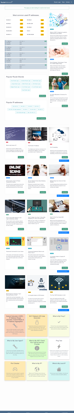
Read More (65, 43)
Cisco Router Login (15, 80)
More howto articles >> (63, 232)
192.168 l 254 (33, 109)
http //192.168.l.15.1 (32, 112)
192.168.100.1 (15, 106)
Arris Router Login (36, 83)
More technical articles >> (63, 271)
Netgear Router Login (15, 87)
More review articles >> (63, 310)
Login (21, 20)
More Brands (42, 96)
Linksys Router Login (15, 83)
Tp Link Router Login (36, 87)
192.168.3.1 (25, 109)
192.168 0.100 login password (14, 109)
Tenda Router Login (37, 80)
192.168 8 (30, 106)
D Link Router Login (26, 87)
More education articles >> (63, 195)
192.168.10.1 (40, 109)
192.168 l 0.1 (23, 106)
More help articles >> (64, 160)
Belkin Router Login (26, 83)
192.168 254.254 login (20, 112)
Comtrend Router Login (26, 80)
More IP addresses (41, 118)
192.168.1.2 (36, 106)
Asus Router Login (26, 90)
